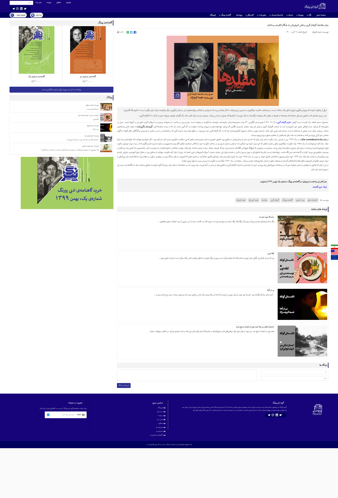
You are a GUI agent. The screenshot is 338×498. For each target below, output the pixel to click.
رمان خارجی (300, 200)
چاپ (121, 32)
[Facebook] (135, 32)
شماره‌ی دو (159, 427)
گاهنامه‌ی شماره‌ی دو (156, 435)
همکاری (160, 423)
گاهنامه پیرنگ (287, 200)
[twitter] (131, 32)
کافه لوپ (270, 253)
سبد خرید (160, 412)
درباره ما (160, 415)
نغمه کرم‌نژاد (240, 200)
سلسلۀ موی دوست (266, 217)
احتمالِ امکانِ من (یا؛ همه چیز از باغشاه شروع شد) (255, 327)
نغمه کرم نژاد (253, 200)
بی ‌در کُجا (270, 290)
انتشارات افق (312, 200)
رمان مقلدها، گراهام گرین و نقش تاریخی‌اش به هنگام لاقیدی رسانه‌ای (297, 25)
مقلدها (264, 200)
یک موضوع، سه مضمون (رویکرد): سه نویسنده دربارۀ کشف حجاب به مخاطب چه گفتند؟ (70, 150)
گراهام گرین (274, 200)
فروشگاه (160, 408)
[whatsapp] (127, 32)
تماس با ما (160, 419)
